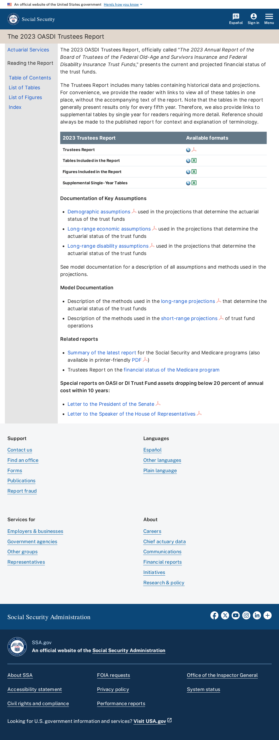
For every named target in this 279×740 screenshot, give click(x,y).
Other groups (22, 551)
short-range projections (189, 318)
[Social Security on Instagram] (246, 617)
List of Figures (25, 97)
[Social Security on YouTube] (236, 617)
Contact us (19, 450)
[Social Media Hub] (267, 617)
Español (152, 450)
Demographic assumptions (99, 211)
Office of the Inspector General (222, 675)
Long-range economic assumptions (109, 229)
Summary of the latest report (102, 352)
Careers (152, 531)
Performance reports (121, 703)
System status (203, 689)
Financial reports (162, 562)
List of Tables (24, 87)
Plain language (160, 470)
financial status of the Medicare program (172, 370)
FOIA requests (113, 675)
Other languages (162, 460)
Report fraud (22, 491)
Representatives (26, 562)
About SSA (20, 675)
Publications (21, 480)
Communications (162, 551)
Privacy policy (113, 689)
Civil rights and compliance (38, 703)
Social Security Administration (128, 650)
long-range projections (188, 301)
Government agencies (32, 541)
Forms (14, 470)
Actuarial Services (28, 50)
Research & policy (164, 582)
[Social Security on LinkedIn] (257, 617)
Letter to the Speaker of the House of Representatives (132, 414)
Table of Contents (30, 78)
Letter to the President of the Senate (111, 404)
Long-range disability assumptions (108, 246)
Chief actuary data (164, 541)
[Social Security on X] (225, 617)
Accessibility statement (34, 689)
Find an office (23, 460)
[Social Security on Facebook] (214, 617)
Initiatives (154, 572)
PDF (137, 360)
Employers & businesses (35, 531)
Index (15, 107)
